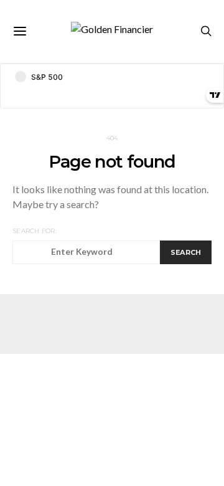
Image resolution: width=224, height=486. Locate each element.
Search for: (34, 231)
